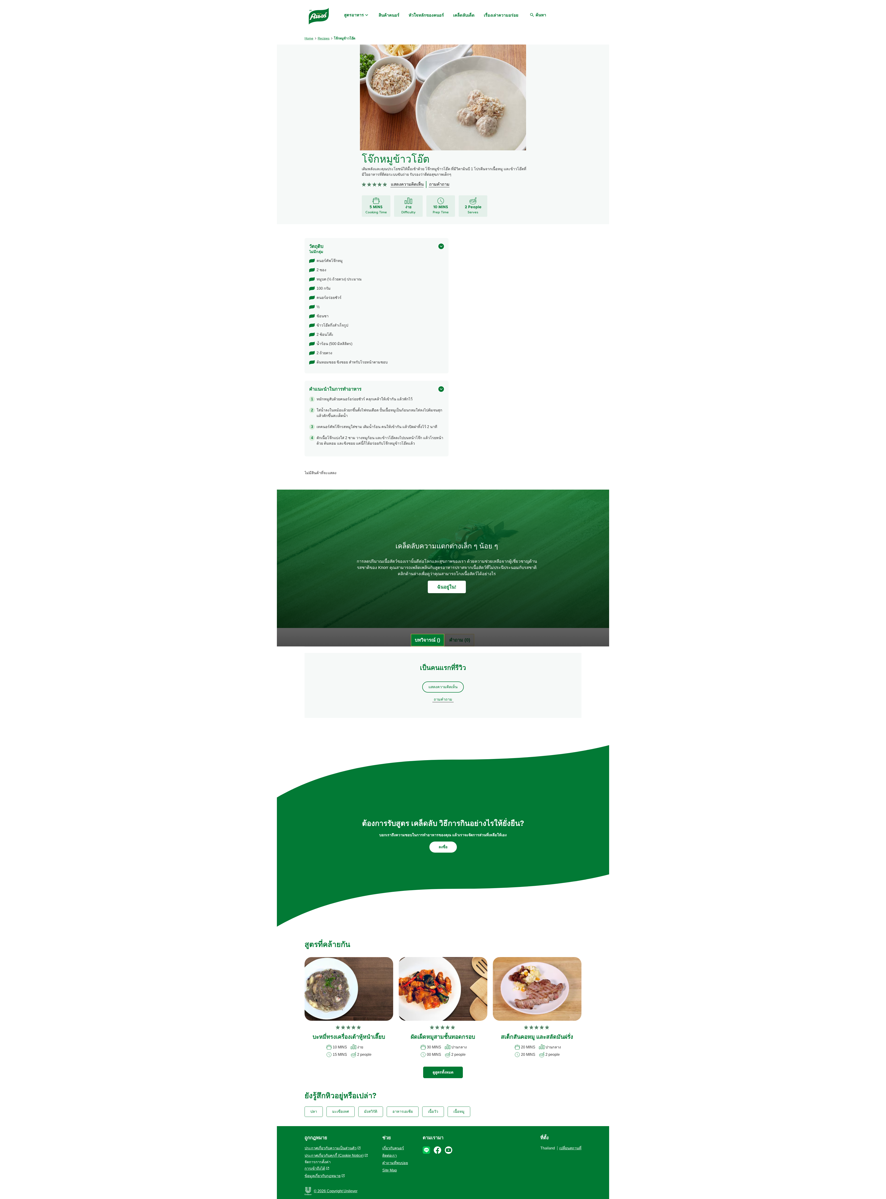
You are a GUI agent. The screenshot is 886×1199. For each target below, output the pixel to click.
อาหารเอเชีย (402, 1111)
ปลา (313, 1111)
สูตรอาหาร (354, 15)
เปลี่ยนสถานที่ (570, 1148)
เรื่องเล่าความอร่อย (501, 15)
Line (426, 1150)
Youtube (448, 1150)
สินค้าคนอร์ (389, 15)
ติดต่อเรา (389, 1155)
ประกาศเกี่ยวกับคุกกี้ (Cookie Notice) (334, 1155)
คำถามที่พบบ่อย (395, 1163)
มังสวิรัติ (370, 1111)
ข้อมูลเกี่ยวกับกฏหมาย (323, 1176)
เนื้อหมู (458, 1111)
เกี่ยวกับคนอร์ (393, 1148)
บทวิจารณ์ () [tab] (427, 640)
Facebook (437, 1150)
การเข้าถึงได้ (315, 1168)
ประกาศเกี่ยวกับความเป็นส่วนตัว (330, 1148)
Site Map (389, 1170)
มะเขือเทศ (340, 1111)
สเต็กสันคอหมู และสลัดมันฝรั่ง (537, 1037)
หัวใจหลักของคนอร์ (426, 15)
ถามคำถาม (443, 699)
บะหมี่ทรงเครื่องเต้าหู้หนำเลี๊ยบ (349, 1037)
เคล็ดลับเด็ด (464, 15)
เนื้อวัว (433, 1111)
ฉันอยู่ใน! (446, 586)
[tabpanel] (443, 688)
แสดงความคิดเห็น (443, 687)
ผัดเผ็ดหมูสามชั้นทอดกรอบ (443, 1037)
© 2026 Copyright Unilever (335, 1191)
